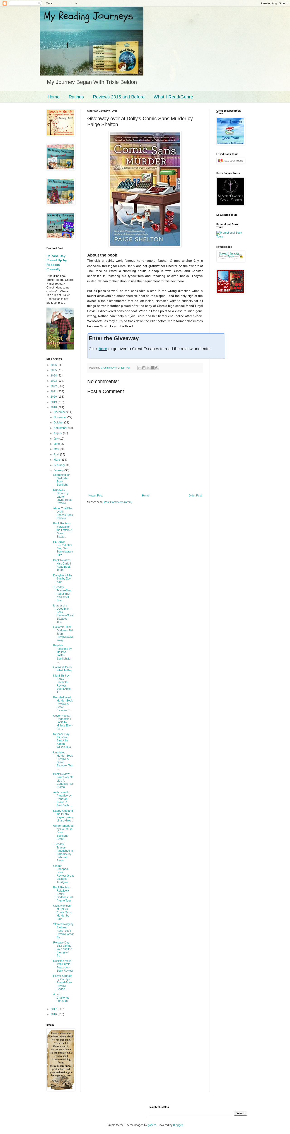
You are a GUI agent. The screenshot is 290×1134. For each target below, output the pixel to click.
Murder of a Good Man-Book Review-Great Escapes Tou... (63, 613)
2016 (54, 1014)
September (61, 428)
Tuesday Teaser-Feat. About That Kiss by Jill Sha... (62, 594)
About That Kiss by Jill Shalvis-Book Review (63, 513)
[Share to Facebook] (152, 368)
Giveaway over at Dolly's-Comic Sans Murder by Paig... (62, 912)
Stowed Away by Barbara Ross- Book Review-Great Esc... (63, 931)
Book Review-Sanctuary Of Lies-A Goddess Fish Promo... (63, 780)
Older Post (195, 495)
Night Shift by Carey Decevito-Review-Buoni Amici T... (62, 684)
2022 (54, 386)
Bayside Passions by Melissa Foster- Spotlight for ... (62, 653)
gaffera (152, 1125)
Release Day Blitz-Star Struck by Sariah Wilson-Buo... (63, 741)
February (59, 465)
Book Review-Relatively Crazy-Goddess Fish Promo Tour (63, 894)
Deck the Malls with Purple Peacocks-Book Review (63, 965)
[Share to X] (148, 368)
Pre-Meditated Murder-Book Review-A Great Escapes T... (63, 704)
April (57, 454)
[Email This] (139, 368)
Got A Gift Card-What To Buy (62, 669)
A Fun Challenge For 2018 (61, 997)
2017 (54, 1009)
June (57, 443)
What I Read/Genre (173, 96)
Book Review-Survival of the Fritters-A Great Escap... (62, 530)
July (56, 438)
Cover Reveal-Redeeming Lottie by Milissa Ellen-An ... (63, 722)
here (103, 349)
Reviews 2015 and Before (119, 96)
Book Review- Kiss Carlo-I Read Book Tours (62, 565)
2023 (54, 380)
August (58, 433)
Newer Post (95, 495)
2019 (54, 402)
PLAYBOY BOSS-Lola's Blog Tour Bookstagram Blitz (63, 548)
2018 (54, 407)
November (60, 417)
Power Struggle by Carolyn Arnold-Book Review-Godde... (62, 982)
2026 (54, 365)
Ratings (76, 96)
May (57, 449)
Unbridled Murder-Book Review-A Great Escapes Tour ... (63, 760)
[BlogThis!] (144, 368)
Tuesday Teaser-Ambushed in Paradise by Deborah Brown (63, 852)
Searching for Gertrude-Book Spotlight (61, 479)
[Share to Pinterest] (157, 368)
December (60, 412)
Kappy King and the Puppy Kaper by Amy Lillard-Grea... (63, 815)
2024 (54, 375)
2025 (54, 370)
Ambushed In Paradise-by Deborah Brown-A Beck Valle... (62, 799)
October (59, 422)
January (59, 470)
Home (54, 96)
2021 (54, 391)
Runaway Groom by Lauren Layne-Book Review (62, 497)
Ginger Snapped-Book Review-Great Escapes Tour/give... (63, 874)
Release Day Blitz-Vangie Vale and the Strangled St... (62, 949)
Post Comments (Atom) (118, 502)
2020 (54, 396)
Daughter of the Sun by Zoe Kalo (62, 579)
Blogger (178, 1125)
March (58, 459)
